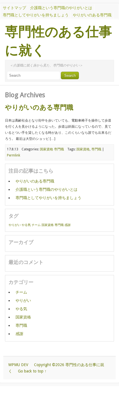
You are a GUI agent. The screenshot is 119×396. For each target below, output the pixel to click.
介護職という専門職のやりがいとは (61, 8)
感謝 (67, 225)
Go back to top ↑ (32, 371)
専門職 (59, 149)
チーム (36, 225)
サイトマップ (14, 8)
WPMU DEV (18, 364)
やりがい (15, 225)
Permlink (13, 155)
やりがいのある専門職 (92, 15)
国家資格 (46, 149)
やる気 (26, 225)
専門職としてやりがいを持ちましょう (36, 15)
